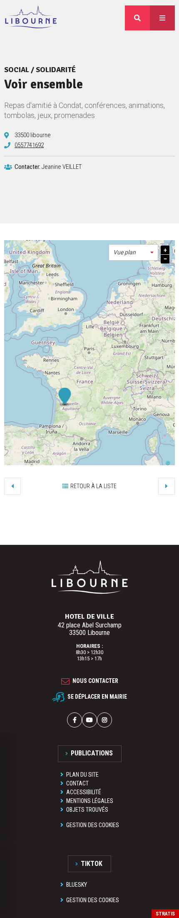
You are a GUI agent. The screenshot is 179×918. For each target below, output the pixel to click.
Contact (77, 783)
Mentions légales (89, 801)
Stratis (165, 914)
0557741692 (29, 145)
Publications (92, 753)
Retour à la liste (93, 486)
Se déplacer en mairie (97, 696)
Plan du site (82, 774)
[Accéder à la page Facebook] (74, 719)
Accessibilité (83, 792)
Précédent (12, 486)
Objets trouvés (87, 809)
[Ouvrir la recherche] (137, 17)
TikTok (91, 864)
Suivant (166, 486)
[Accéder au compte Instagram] (104, 719)
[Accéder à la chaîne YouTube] (89, 719)
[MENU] (162, 17)
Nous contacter (95, 680)
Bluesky (76, 884)
